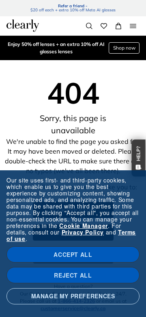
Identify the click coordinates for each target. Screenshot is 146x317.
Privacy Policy (83, 232)
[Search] (89, 26)
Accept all (73, 254)
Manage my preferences (73, 296)
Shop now (124, 48)
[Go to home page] (22, 26)
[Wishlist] (103, 26)
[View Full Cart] (118, 26)
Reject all (73, 275)
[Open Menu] (133, 26)
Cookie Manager (83, 225)
